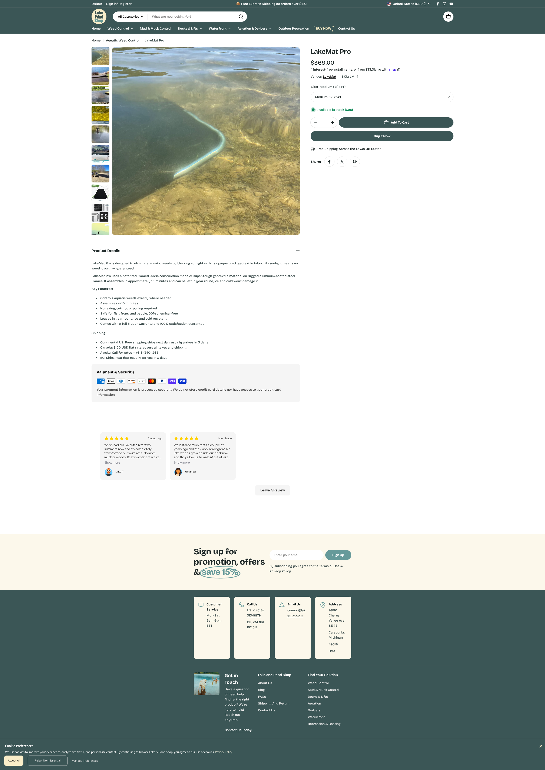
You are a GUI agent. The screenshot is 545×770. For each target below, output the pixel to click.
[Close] (541, 746)
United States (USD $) (409, 4)
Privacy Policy (223, 752)
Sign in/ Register (119, 4)
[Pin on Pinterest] (355, 162)
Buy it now (382, 136)
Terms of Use (329, 566)
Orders (97, 4)
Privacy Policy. (280, 571)
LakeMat (329, 76)
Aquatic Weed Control (122, 40)
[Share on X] (342, 162)
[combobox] (180, 16)
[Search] (241, 16)
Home (96, 40)
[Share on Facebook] (329, 162)
